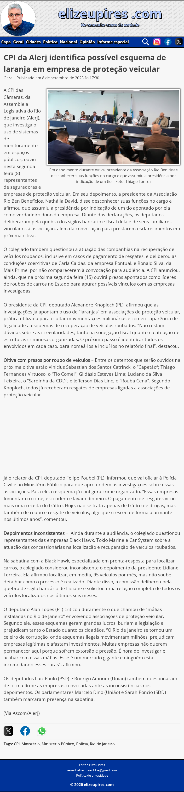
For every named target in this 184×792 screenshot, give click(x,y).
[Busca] (145, 41)
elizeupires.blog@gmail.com (97, 770)
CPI (17, 744)
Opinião (87, 41)
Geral (18, 41)
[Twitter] (179, 41)
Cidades (33, 41)
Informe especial (113, 41)
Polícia (82, 744)
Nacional (68, 41)
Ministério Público (58, 744)
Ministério (31, 744)
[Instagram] (157, 41)
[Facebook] (168, 41)
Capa (6, 41)
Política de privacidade (92, 775)
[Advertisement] (92, 439)
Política (50, 41)
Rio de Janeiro (102, 744)
